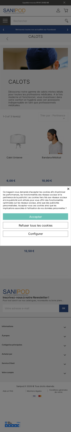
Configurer (35, 234)
